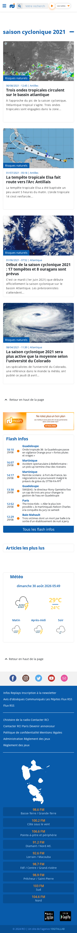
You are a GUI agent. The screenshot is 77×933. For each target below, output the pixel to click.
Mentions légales (51, 732)
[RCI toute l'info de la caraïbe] (13, 5)
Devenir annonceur (42, 726)
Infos (6, 693)
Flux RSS (66, 699)
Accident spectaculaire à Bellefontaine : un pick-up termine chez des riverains (45, 465)
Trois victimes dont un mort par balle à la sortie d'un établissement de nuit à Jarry (46, 519)
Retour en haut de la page (26, 400)
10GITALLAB (57, 929)
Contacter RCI (40, 720)
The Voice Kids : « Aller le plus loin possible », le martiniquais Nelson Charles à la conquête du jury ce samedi (46, 506)
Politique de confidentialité (21, 732)
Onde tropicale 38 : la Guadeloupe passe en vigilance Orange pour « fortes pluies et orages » (45, 452)
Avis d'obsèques (14, 699)
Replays (16, 693)
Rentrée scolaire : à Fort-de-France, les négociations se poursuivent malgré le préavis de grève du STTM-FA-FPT (44, 478)
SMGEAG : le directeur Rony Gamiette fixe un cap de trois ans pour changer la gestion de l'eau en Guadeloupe (46, 492)
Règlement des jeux (37, 739)
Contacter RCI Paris (16, 726)
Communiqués (35, 699)
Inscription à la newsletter (39, 693)
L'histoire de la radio (16, 720)
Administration (13, 739)
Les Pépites (53, 699)
